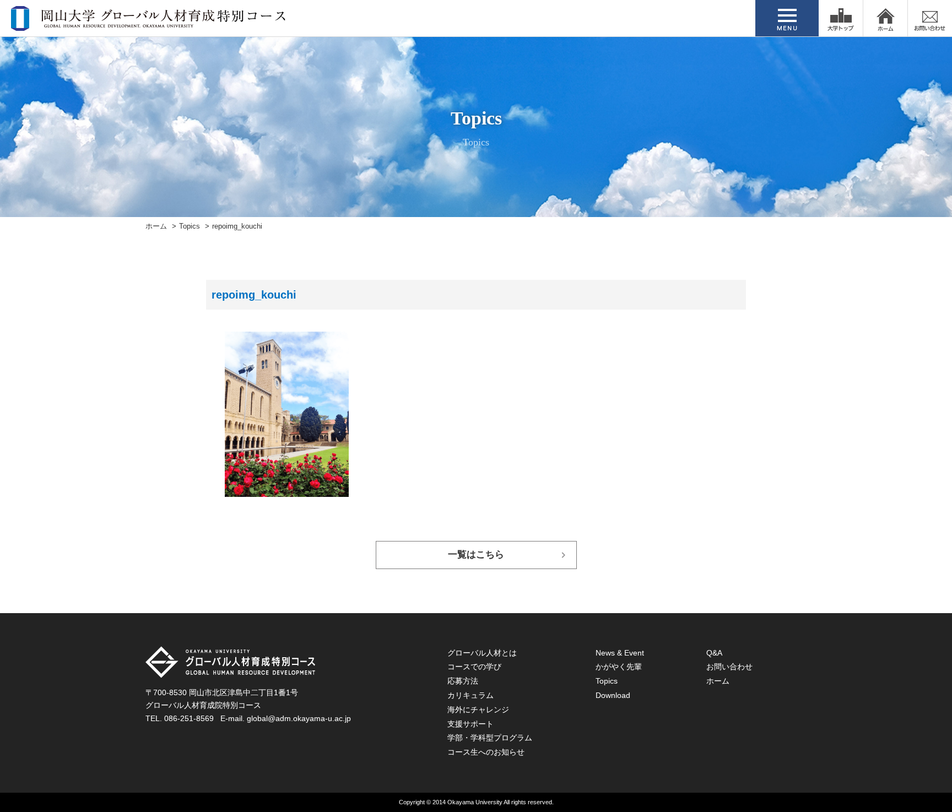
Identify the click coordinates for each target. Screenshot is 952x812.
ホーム (156, 226)
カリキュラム (470, 695)
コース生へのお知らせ (485, 752)
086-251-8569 (189, 718)
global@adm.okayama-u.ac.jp (299, 718)
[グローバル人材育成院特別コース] (149, 23)
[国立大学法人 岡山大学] (841, 18)
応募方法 (462, 680)
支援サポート (470, 723)
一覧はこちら (476, 554)
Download (613, 695)
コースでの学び (474, 666)
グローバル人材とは (482, 652)
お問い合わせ (729, 666)
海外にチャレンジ (478, 709)
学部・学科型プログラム (489, 737)
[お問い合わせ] (930, 18)
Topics (189, 226)
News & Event (620, 652)
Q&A (714, 652)
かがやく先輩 (619, 666)
